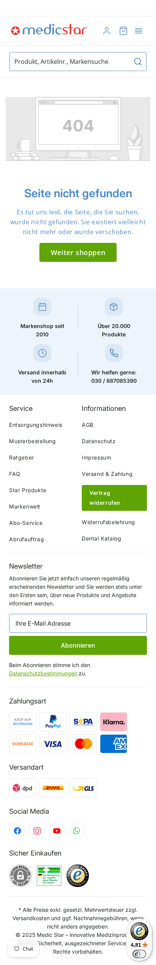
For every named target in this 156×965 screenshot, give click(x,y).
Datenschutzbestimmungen (44, 673)
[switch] (139, 954)
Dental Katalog (101, 538)
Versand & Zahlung (107, 474)
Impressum (96, 457)
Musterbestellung (32, 441)
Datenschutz (99, 441)
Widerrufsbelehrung (108, 522)
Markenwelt (25, 506)
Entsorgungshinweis (35, 424)
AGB (88, 424)
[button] (138, 30)
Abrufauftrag (26, 539)
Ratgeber (21, 457)
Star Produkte (28, 490)
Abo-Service (26, 523)
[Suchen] (137, 61)
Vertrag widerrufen (104, 498)
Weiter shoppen (78, 252)
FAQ (14, 474)
